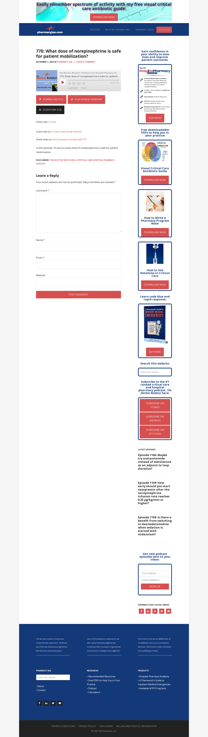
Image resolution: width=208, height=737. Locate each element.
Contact (41, 690)
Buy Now (155, 352)
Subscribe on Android (155, 418)
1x (79, 83)
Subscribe (73, 88)
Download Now (155, 180)
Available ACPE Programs (152, 688)
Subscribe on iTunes (155, 405)
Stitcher (77, 131)
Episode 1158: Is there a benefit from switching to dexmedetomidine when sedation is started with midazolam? (155, 525)
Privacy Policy (87, 726)
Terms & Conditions (63, 726)
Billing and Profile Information (136, 726)
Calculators (94, 692)
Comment (42, 190)
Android (64, 131)
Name (40, 240)
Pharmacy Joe (50, 29)
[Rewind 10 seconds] (73, 83)
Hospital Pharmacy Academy (154, 676)
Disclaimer (106, 726)
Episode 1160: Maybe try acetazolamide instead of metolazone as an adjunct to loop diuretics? (154, 461)
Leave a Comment (86, 61)
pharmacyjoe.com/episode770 (69, 139)
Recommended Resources (101, 676)
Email (40, 257)
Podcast (92, 688)
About (40, 686)
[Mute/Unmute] (69, 83)
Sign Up (155, 586)
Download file (53, 99)
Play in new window (88, 99)
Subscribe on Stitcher (155, 432)
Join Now (155, 118)
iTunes (52, 121)
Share (84, 88)
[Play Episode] (62, 82)
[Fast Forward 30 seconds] (83, 83)
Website (40, 275)
